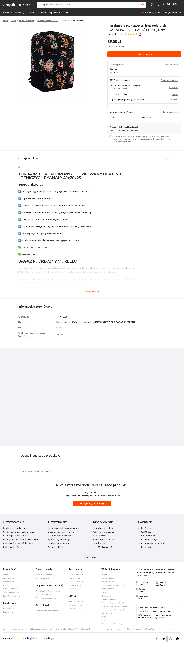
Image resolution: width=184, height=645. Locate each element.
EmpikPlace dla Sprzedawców (48, 591)
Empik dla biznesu (76, 602)
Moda (13, 20)
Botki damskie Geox (12, 547)
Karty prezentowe (76, 605)
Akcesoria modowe (26, 20)
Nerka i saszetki (145, 547)
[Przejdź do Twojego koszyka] (158, 4)
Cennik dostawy (107, 578)
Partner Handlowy (10, 589)
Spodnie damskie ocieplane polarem (19, 532)
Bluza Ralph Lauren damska (15, 536)
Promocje (7, 13)
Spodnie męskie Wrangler (60, 540)
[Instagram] (170, 639)
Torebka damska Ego (147, 540)
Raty (103, 620)
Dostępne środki (75, 585)
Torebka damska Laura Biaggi (151, 543)
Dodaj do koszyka (144, 54)
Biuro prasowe (8, 578)
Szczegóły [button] (173, 87)
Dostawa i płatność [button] (169, 80)
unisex (59, 328)
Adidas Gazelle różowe (103, 532)
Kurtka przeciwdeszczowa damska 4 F (20, 540)
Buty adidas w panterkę (103, 528)
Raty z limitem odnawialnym (112, 624)
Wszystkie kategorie (44, 575)
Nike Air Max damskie (103, 547)
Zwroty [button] (175, 94)
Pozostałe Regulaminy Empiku (113, 603)
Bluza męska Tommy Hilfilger (61, 532)
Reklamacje (106, 596)
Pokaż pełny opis (92, 292)
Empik (5, 20)
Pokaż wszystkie (171, 112)
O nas (5, 575)
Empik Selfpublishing (11, 596)
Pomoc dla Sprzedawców (46, 598)
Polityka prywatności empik (112, 617)
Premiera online (9, 612)
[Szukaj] (142, 4)
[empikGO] (49, 639)
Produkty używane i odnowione (48, 611)
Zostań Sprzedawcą (44, 595)
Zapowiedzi (54, 13)
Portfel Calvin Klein (146, 536)
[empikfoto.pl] (9, 639)
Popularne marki (42, 578)
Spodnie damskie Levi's (14, 528)
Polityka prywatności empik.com (114, 606)
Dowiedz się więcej (145, 576)
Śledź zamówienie (76, 575)
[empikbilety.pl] (30, 639)
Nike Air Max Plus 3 (102, 536)
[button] (52, 60)
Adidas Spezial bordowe (104, 540)
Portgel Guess (144, 532)
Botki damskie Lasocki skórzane (18, 543)
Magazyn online (9, 609)
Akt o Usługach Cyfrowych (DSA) (114, 610)
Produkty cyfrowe (76, 582)
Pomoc (104, 575)
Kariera (6, 585)
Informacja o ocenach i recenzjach (36, 471)
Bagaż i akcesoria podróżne (47, 20)
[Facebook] (157, 639)
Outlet (66, 13)
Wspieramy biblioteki (11, 592)
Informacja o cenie (115, 46)
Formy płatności (107, 589)
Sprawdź (174, 100)
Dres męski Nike (55, 547)
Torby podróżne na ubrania (72, 20)
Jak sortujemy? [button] (171, 65)
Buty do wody (99, 543)
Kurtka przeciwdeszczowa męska (63, 528)
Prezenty (19, 13)
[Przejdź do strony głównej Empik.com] (9, 5)
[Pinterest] (177, 639)
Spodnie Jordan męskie (59, 543)
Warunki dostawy (108, 582)
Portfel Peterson (145, 528)
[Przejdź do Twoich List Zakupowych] (151, 4)
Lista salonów (8, 582)
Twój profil (73, 589)
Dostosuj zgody (107, 613)
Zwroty (104, 592)
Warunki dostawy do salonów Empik (115, 585)
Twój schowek (74, 578)
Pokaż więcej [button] (91, 557)
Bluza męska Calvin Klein (59, 536)
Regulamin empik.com (110, 599)
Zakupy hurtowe (75, 609)
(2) (140, 34)
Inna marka (112, 34)
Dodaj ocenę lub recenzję (92, 503)
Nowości (42, 13)
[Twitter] (164, 639)
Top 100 (30, 13)
